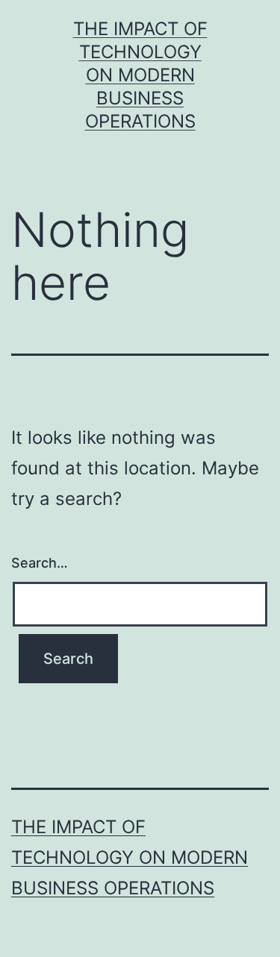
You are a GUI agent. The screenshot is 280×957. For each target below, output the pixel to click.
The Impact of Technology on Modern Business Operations (140, 75)
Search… (39, 563)
